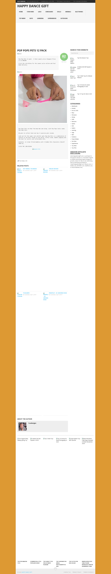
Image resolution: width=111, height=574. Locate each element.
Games (73, 123)
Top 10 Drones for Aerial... (80, 1)
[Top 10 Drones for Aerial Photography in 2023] (62, 499)
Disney (73, 117)
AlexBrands (74, 106)
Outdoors (64, 18)
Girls (73, 126)
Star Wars (30, 12)
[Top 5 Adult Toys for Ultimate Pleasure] (49, 499)
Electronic (79, 12)
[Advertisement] (55, 35)
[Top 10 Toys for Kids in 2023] (74, 499)
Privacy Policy (77, 572)
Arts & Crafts (75, 110)
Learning (40, 18)
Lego (39, 12)
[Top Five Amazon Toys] (23, 499)
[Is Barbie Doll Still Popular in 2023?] (36, 499)
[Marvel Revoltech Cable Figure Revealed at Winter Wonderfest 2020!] (87, 499)
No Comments (26, 170)
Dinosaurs (49, 12)
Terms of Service (88, 572)
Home (21, 12)
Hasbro (73, 128)
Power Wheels (75, 139)
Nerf (73, 134)
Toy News (22, 18)
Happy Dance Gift (33, 6)
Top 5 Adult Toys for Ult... (64, 1)
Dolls (59, 12)
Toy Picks (74, 148)
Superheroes (52, 18)
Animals (68, 12)
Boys (31, 18)
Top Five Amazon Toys (33, 1)
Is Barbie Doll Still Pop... (48, 1)
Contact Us (67, 572)
